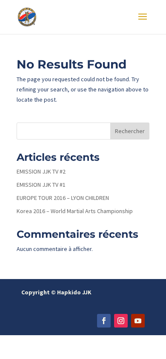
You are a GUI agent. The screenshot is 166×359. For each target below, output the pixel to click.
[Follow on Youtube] (138, 321)
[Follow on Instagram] (121, 321)
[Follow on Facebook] (104, 321)
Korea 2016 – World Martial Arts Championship (75, 211)
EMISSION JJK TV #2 (41, 171)
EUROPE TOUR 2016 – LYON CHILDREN (63, 198)
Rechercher (130, 131)
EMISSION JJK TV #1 (41, 184)
